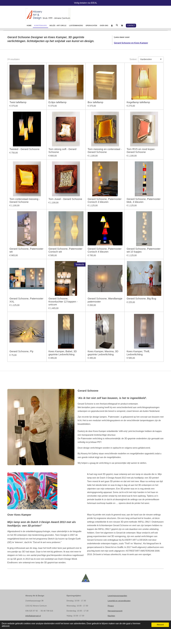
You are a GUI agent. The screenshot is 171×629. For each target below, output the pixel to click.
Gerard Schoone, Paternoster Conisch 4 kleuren (104, 250)
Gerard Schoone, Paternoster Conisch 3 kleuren (104, 200)
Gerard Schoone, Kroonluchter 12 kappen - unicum (63, 301)
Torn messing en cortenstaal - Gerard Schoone (105, 150)
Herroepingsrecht (115, 611)
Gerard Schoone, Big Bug (141, 298)
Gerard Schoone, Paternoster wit (26, 250)
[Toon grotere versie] (40, 427)
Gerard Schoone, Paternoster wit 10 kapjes (143, 250)
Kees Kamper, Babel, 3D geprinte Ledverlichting (62, 353)
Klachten (111, 616)
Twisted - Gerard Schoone (24, 149)
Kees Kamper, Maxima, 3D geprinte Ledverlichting (103, 353)
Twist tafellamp (17, 102)
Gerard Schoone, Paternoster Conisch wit (65, 250)
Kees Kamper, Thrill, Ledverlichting (138, 353)
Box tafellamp (95, 102)
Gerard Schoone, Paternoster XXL (26, 300)
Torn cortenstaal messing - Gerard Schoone (24, 200)
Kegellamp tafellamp (138, 102)
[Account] (112, 25)
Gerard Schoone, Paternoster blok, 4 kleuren (143, 200)
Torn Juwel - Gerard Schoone (65, 199)
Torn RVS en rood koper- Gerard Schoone (141, 150)
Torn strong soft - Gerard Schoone (62, 150)
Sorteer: (133, 59)
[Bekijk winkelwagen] (121, 25)
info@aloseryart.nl (33, 616)
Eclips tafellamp (57, 102)
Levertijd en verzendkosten (119, 601)
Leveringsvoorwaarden (117, 596)
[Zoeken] (116, 25)
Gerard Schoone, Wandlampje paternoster (105, 300)
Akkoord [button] (160, 625)
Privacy (111, 606)
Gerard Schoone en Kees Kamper (131, 43)
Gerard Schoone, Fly (21, 351)
